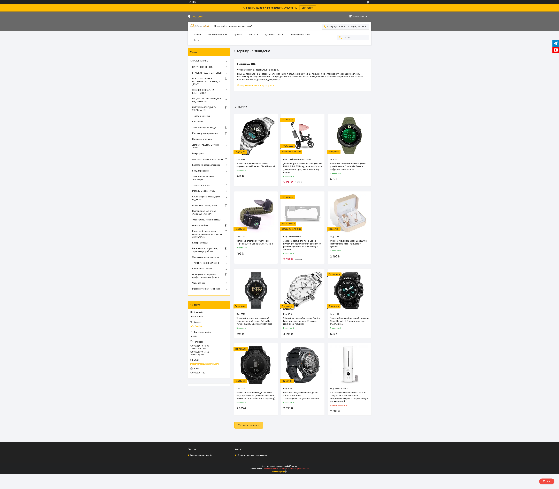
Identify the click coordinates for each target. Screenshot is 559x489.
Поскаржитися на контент (274, 469)
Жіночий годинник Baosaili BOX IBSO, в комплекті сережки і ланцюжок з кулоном (348, 244)
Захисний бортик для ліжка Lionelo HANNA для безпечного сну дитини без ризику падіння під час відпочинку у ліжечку (302, 245)
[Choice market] (201, 26)
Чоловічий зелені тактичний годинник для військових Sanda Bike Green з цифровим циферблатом (348, 166)
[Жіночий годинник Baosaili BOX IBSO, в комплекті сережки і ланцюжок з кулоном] (349, 213)
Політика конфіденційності (297, 469)
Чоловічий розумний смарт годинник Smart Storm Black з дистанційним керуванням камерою (301, 396)
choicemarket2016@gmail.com (204, 364)
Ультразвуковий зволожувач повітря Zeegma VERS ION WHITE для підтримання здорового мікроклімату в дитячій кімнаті (349, 397)
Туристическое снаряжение (205, 263)
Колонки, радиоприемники (205, 133)
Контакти (253, 34)
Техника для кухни (201, 185)
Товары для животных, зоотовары (203, 178)
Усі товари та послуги (248, 425)
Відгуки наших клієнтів (201, 455)
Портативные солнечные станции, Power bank (204, 212)
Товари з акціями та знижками (252, 455)
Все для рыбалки (200, 171)
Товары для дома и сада (204, 127)
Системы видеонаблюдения (205, 257)
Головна (197, 34)
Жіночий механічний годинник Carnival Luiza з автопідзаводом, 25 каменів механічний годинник (301, 321)
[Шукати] (340, 37)
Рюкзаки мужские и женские (206, 289)
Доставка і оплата (274, 34)
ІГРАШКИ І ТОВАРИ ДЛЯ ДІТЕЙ (207, 73)
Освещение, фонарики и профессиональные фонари (205, 275)
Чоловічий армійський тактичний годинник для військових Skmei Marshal (256, 165)
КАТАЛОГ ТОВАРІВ (199, 61)
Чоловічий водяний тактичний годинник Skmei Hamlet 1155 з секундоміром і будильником (349, 321)
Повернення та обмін (300, 34)
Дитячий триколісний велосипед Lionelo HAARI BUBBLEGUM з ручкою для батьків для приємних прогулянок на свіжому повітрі (302, 167)
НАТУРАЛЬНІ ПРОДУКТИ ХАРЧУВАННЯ (204, 108)
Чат (549, 481)
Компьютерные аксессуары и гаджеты (206, 198)
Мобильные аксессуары (203, 191)
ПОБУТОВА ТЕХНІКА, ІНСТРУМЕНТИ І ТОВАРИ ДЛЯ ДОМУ (206, 81)
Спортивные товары (202, 269)
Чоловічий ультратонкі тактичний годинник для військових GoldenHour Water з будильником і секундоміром (254, 321)
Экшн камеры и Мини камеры (206, 220)
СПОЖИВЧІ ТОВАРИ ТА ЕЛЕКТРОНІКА (203, 91)
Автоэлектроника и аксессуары (207, 159)
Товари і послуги (216, 34)
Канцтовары (198, 122)
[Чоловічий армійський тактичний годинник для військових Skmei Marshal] (256, 135)
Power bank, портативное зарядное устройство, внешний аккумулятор (207, 234)
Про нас (238, 34)
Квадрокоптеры (200, 243)
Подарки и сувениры (202, 139)
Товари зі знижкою (201, 116)
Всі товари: (307, 7)
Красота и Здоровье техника (206, 165)
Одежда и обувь (200, 225)
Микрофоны (198, 153)
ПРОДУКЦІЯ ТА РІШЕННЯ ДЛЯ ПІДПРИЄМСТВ (206, 100)
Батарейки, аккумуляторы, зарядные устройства (205, 250)
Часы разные (198, 283)
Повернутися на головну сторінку (255, 85)
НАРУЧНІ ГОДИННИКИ (202, 67)
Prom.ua (293, 466)
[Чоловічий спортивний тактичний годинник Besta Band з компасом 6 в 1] (256, 213)
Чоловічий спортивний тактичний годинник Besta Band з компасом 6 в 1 (255, 242)
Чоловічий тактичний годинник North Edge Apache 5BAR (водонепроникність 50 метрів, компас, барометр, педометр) (256, 396)
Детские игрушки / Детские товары (205, 146)
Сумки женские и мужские (204, 205)
